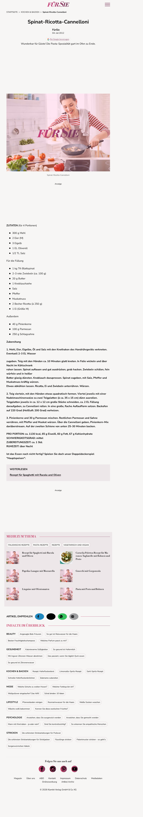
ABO (41, 778)
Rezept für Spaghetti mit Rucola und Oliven (35, 475)
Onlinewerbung (49, 781)
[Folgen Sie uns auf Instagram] (53, 769)
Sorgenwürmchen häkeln (19, 746)
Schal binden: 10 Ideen (54, 693)
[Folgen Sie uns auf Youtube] (74, 769)
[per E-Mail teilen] (73, 616)
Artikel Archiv (67, 781)
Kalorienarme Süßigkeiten (36, 649)
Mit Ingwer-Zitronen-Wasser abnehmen (25, 656)
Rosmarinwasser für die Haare (61, 702)
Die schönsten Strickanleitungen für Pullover (41, 733)
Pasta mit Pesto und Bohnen (90, 589)
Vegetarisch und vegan (76, 545)
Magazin (18, 778)
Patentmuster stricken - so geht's (91, 739)
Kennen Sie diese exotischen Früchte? (51, 708)
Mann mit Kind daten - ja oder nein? (23, 724)
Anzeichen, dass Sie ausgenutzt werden (44, 717)
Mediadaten (96, 778)
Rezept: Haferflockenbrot (43, 671)
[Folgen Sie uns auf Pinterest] (63, 769)
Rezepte (56, 545)
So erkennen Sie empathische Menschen (88, 724)
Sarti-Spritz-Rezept (95, 671)
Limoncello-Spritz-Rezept (70, 671)
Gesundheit (13, 649)
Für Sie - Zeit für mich (58, 4)
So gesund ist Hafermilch (64, 649)
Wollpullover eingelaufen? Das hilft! (23, 693)
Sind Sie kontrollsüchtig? (55, 724)
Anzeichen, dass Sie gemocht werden (82, 717)
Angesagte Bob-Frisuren (30, 634)
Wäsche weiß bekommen (19, 708)
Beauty (11, 634)
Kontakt (52, 778)
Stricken (12, 732)
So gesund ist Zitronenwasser (21, 662)
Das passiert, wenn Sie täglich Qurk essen (66, 656)
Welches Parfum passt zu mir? (53, 640)
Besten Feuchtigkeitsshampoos (21, 640)
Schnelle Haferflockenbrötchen (21, 678)
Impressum (65, 778)
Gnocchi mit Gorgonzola (88, 571)
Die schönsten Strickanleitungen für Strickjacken (29, 739)
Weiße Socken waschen (89, 702)
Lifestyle (12, 702)
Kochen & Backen (17, 671)
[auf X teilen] (51, 616)
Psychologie (14, 717)
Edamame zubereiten (49, 678)
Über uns (30, 778)
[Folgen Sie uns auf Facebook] (42, 769)
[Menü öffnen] (107, 4)
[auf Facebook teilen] (39, 616)
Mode (9, 686)
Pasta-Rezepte (40, 545)
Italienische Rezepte (18, 545)
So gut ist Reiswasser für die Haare (62, 634)
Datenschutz (81, 778)
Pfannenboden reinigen (32, 702)
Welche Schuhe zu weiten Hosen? (32, 686)
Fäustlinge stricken (63, 739)
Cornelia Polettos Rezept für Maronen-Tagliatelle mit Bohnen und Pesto (93, 556)
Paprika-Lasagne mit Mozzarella (38, 571)
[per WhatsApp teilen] (62, 616)
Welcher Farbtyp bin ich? (63, 686)
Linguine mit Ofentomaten (35, 589)
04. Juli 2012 (58, 33)
